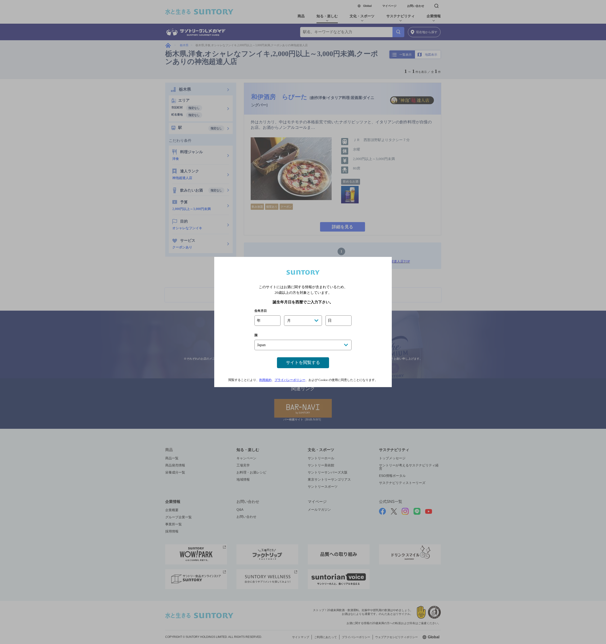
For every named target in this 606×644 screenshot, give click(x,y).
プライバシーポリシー (290, 380)
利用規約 (265, 380)
